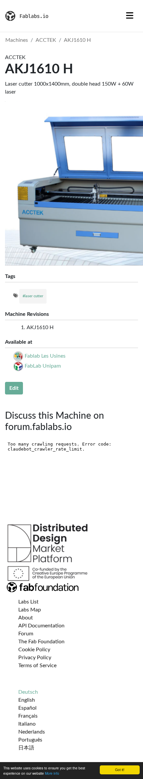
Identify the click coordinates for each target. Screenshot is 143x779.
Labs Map (29, 609)
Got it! (119, 769)
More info (52, 773)
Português (30, 740)
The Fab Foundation (41, 641)
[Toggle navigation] (130, 16)
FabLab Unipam (43, 366)
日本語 (26, 747)
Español (27, 708)
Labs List (28, 601)
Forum (25, 633)
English (26, 700)
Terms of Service (37, 665)
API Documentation (41, 625)
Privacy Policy (34, 657)
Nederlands (31, 732)
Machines (16, 40)
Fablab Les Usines (45, 356)
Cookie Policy (34, 649)
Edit (14, 388)
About (25, 617)
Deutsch (28, 692)
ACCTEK (46, 40)
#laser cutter (33, 296)
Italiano (27, 724)
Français (28, 716)
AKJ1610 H (77, 40)
